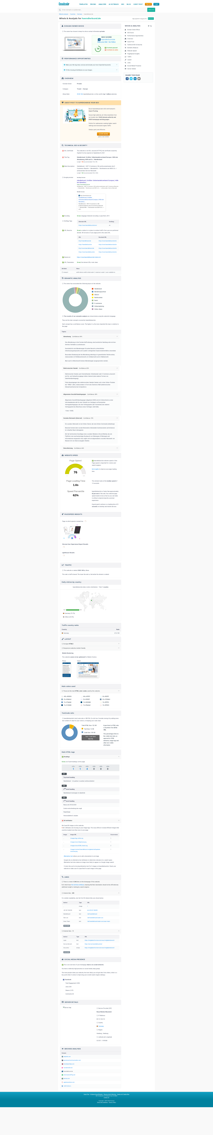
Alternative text (68, 856)
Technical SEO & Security (134, 45)
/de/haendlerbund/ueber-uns (95, 917)
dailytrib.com (67, 1056)
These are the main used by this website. (81, 691)
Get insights (95, 469)
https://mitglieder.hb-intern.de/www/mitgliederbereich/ (100, 940)
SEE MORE (66, 925)
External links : (68, 931)
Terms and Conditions (102, 1102)
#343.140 (80, 94)
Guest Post (130, 41)
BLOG (129, 4)
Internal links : (68, 893)
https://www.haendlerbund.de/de (108, 241)
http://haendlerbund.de (85, 241)
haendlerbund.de (108, 40)
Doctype (67, 644)
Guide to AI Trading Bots (123, 1094)
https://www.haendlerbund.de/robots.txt (89, 257)
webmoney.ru (67, 1086)
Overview (130, 39)
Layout (129, 60)
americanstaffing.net (69, 1074)
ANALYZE (151, 10)
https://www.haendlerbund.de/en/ (88, 225)
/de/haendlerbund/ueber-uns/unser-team (98, 921)
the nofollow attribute (77, 885)
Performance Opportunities (135, 36)
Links (129, 63)
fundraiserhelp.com (69, 1064)
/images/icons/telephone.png (78, 842)
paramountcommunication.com (72, 1060)
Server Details (131, 69)
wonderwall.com (68, 1067)
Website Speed (132, 51)
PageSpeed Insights (133, 54)
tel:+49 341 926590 (92, 910)
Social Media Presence (134, 66)
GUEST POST (138, 4)
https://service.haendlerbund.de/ (93, 944)
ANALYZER (102, 4)
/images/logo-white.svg (76, 838)
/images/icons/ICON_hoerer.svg (79, 845)
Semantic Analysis (132, 48)
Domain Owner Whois (133, 30)
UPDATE (151, 18)
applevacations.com (69, 1082)
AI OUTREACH (114, 4)
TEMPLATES (83, 4)
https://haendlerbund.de (85, 244)
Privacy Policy (112, 1102)
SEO (122, 4)
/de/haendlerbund (92, 914)
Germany (101, 1026)
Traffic (129, 57)
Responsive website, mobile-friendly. (74, 648)
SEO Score (130, 33)
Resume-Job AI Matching (110, 1094)
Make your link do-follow (106, 42)
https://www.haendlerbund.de (87, 252)
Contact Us (106, 1097)
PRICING (93, 4)
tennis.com (67, 1078)
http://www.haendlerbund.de (86, 248)
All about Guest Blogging (96, 1094)
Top (151, 26)
